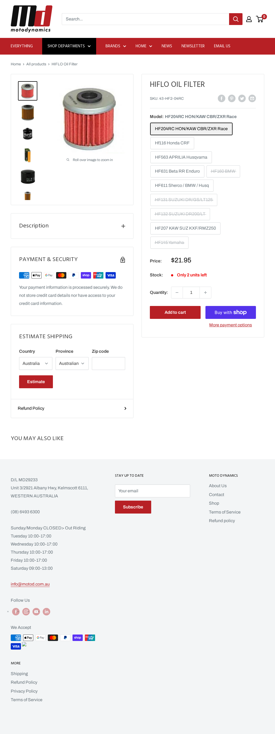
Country (27, 351)
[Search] (236, 19)
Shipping (19, 673)
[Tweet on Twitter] (242, 98)
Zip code (100, 351)
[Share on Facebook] (221, 98)
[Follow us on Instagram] (26, 611)
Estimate (36, 381)
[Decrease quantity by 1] (177, 292)
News (167, 46)
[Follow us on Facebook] (16, 611)
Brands (113, 46)
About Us (218, 485)
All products (36, 64)
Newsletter (193, 46)
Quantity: (159, 292)
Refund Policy (31, 408)
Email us (222, 46)
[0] (259, 19)
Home (141, 46)
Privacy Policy (24, 691)
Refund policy (222, 520)
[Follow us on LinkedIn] (46, 611)
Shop (214, 503)
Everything (22, 46)
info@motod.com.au (30, 584)
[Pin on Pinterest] (232, 98)
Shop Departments (66, 46)
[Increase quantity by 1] (205, 292)
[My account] (249, 19)
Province (64, 351)
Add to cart (175, 312)
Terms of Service (225, 512)
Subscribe (133, 507)
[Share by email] (252, 98)
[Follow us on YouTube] (36, 611)
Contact (216, 494)
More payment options (230, 325)
